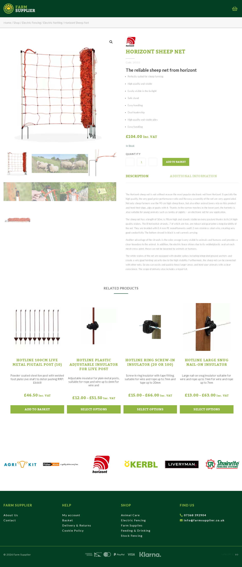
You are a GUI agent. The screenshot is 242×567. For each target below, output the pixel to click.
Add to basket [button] (37, 409)
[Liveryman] (181, 464)
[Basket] (234, 8)
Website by (230, 554)
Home (7, 22)
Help (66, 505)
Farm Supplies (132, 525)
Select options (94, 409)
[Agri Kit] (20, 464)
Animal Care (130, 515)
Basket (67, 520)
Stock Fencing (132, 535)
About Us (11, 515)
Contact (10, 520)
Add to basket (176, 161)
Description (137, 176)
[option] (20, 464)
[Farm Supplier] (19, 9)
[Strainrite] (222, 464)
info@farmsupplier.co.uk (204, 520)
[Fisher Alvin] (60, 464)
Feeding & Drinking (136, 530)
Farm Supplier (18, 505)
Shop (16, 22)
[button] (111, 42)
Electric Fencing (31, 22)
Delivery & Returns (76, 525)
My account (71, 515)
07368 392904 (195, 515)
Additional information (193, 176)
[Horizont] (101, 464)
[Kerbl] (141, 464)
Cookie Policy (73, 530)
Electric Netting (52, 22)
